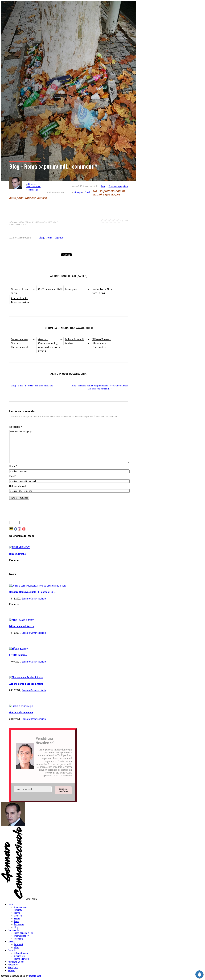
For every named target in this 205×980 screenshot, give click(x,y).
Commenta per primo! (118, 186)
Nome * (13, 466)
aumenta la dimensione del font (70, 192)
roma (49, 237)
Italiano (11, 970)
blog (41, 237)
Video (16, 947)
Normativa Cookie (16, 961)
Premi (16, 921)
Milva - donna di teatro (74, 341)
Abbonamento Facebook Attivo (101, 345)
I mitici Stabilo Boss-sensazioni (20, 300)
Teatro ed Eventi (21, 958)
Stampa (78, 192)
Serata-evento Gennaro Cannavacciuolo (20, 343)
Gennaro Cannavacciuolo (33, 185)
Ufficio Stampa (21, 953)
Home (10, 904)
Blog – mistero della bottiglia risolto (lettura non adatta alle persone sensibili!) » (99, 387)
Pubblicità (18, 938)
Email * (12, 476)
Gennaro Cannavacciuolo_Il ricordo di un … (32, 592)
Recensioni (19, 924)
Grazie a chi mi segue (19, 291)
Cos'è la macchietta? (50, 289)
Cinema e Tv (13, 930)
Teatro (17, 912)
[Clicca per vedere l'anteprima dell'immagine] (68, 91)
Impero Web (35, 975)
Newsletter (13, 964)
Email (87, 192)
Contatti (12, 950)
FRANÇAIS (13, 967)
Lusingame (71, 289)
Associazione (20, 907)
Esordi (17, 918)
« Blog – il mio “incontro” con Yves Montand (31, 385)
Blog (103, 186)
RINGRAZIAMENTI (18, 553)
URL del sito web (17, 486)
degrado (59, 237)
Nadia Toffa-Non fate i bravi (102, 291)
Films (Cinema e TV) (23, 933)
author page (33, 190)
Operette (18, 915)
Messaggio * (15, 426)
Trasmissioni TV (21, 935)
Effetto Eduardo (101, 339)
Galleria (11, 941)
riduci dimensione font (67, 192)
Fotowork (18, 944)
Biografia (18, 910)
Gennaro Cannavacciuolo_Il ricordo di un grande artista (50, 345)
